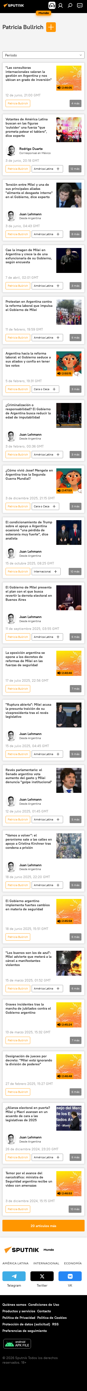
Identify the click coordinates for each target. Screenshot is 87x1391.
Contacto (44, 1311)
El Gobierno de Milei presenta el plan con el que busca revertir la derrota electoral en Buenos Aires (29, 593)
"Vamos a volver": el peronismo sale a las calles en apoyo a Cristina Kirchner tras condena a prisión (29, 841)
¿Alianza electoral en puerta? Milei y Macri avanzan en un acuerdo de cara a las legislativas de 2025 (28, 1114)
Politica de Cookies (52, 1317)
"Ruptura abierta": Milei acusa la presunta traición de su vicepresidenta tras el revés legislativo (28, 711)
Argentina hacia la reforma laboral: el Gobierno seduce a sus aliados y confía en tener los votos (28, 359)
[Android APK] (17, 1344)
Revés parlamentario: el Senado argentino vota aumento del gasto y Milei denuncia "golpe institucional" (29, 776)
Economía (73, 1263)
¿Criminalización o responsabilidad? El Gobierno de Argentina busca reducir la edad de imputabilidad (28, 411)
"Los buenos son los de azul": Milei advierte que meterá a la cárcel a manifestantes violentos (28, 959)
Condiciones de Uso (43, 1304)
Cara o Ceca (41, 389)
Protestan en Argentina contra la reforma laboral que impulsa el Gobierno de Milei (29, 306)
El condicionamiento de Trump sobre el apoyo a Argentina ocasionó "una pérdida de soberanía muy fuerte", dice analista (29, 530)
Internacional (42, 571)
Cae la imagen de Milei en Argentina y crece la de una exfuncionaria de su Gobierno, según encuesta (29, 256)
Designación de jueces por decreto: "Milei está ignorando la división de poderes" (29, 1060)
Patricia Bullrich (23, 27)
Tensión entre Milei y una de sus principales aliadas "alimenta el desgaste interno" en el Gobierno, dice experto (29, 191)
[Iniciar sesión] (60, 5)
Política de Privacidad (18, 1317)
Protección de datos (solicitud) (26, 1324)
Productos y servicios (18, 1311)
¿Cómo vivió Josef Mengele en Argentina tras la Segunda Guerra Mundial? (29, 474)
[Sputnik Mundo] (14, 7)
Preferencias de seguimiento (24, 1331)
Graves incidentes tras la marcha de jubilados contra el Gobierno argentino (28, 1008)
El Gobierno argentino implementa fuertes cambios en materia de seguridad (28, 905)
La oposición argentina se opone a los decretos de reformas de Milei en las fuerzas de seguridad (25, 659)
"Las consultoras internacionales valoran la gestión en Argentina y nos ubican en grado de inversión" (29, 74)
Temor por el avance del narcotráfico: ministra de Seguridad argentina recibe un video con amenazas (29, 1179)
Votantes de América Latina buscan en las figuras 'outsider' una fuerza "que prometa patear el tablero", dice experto (27, 127)
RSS (55, 1324)
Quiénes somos (14, 1304)
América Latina (43, 168)
